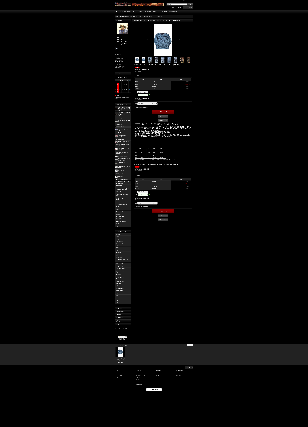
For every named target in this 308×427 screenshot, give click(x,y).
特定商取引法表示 (120, 311)
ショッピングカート (121, 375)
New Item (138, 379)
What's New (158, 370)
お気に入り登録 (163, 120)
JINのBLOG (119, 308)
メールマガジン (119, 317)
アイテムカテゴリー (140, 377)
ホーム (118, 370)
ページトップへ (190, 367)
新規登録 (179, 7)
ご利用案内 (118, 314)
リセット (190, 345)
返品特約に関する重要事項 (142, 107)
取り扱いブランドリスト (141, 375)
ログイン (173, 7)
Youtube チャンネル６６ (141, 372)
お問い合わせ (119, 321)
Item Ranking (139, 384)
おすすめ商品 (139, 381)
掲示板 (117, 324)
